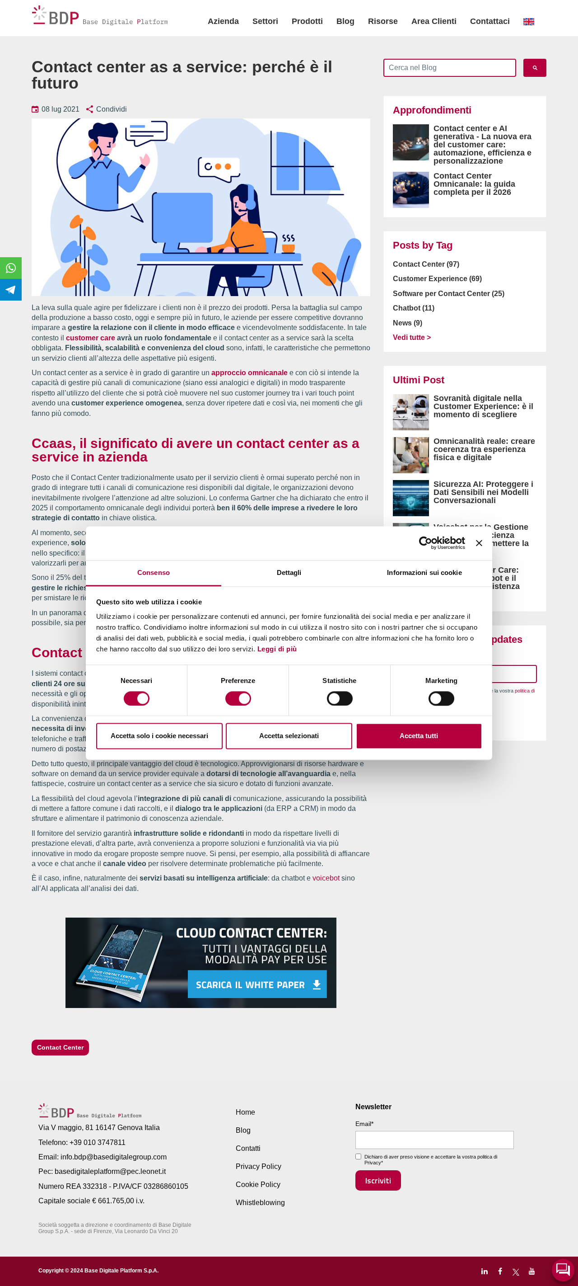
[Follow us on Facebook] (500, 1271)
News (407, 323)
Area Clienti (434, 21)
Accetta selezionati (289, 736)
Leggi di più (277, 649)
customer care (90, 338)
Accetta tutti (419, 736)
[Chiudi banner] (479, 543)
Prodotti (307, 21)
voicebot (326, 878)
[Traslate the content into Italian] (528, 21)
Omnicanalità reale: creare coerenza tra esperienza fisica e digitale (484, 449)
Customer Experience (437, 279)
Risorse (383, 21)
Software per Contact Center (448, 293)
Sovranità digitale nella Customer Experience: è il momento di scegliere (483, 406)
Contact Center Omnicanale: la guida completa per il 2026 (474, 184)
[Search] (534, 68)
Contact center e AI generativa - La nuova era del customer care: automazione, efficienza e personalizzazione (482, 144)
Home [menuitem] (245, 1112)
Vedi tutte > (412, 337)
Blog (345, 21)
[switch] (238, 698)
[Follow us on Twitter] (516, 1271)
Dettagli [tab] (289, 572)
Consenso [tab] (153, 572)
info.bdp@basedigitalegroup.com (114, 1157)
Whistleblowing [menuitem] (260, 1202)
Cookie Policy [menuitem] (258, 1184)
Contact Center (60, 1047)
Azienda (223, 21)
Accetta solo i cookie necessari (159, 736)
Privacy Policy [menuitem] (258, 1166)
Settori (265, 21)
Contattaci (490, 21)
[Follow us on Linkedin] (484, 1271)
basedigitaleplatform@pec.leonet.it (110, 1171)
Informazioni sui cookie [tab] (424, 572)
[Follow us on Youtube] (532, 1271)
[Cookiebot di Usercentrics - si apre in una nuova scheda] (425, 543)
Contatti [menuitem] (248, 1148)
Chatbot (413, 308)
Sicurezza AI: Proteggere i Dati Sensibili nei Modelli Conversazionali (483, 492)
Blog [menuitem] (243, 1130)
